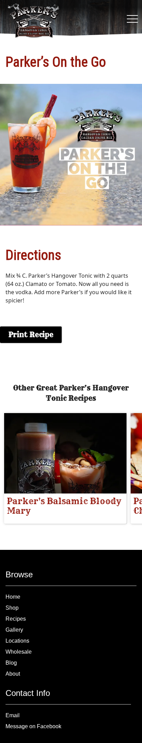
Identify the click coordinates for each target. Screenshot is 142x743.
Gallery (14, 630)
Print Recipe (30, 334)
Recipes (16, 619)
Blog (11, 663)
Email (13, 715)
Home (13, 597)
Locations (17, 641)
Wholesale (19, 652)
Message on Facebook (33, 726)
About (13, 674)
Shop (12, 608)
